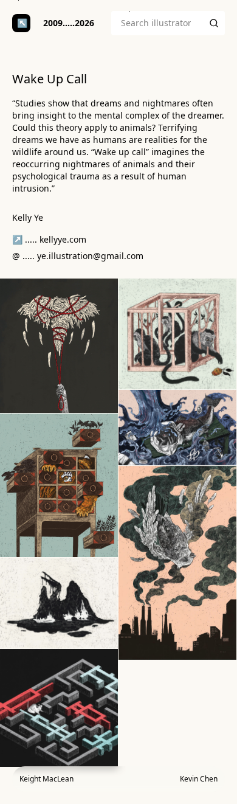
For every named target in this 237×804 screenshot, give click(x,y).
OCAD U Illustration (21, 23)
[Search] (214, 23)
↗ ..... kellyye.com (49, 239)
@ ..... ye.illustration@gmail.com (77, 256)
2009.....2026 (68, 23)
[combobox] (157, 23)
